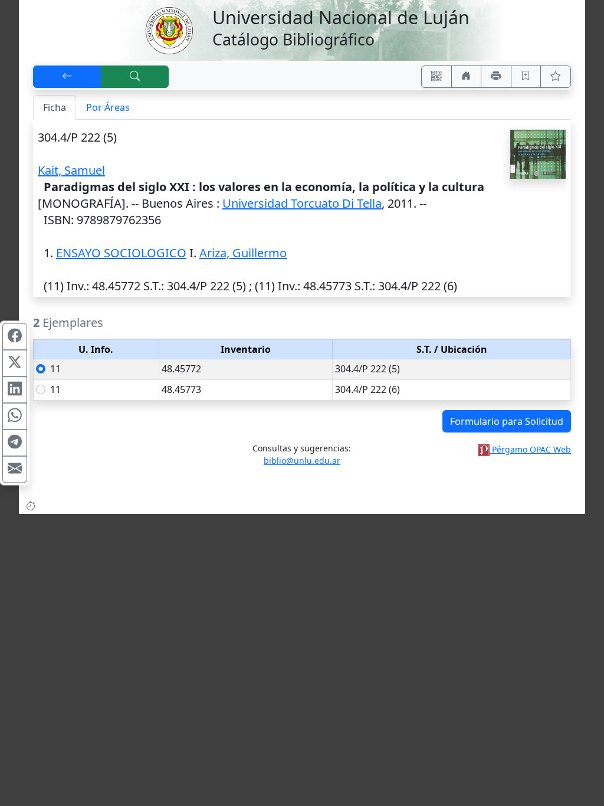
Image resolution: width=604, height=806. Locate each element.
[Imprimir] (496, 76)
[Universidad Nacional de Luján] (169, 29)
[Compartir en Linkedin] (14, 390)
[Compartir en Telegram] (14, 443)
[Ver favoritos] (555, 76)
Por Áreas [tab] (108, 107)
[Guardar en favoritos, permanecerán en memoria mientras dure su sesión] (526, 76)
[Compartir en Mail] (14, 469)
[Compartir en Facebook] (14, 336)
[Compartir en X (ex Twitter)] (14, 363)
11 (55, 368)
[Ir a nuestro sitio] (466, 76)
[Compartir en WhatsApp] (14, 416)
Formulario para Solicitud (506, 421)
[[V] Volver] (67, 76)
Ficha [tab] (54, 107)
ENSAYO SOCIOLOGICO (121, 253)
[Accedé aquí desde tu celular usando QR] (436, 76)
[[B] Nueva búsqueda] (135, 76)
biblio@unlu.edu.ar (302, 460)
